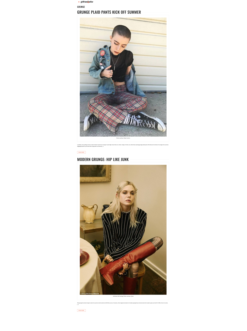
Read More (81, 152)
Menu (79, 3)
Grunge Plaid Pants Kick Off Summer (109, 12)
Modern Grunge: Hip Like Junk (103, 159)
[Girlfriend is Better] (86, 3)
